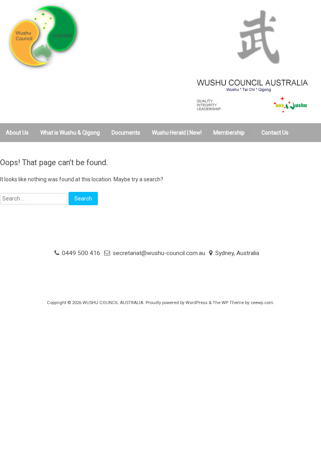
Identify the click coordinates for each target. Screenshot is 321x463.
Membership (229, 132)
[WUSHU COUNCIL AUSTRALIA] (143, 69)
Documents (126, 132)
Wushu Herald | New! (177, 132)
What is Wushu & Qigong (70, 132)
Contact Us (275, 132)
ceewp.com (262, 302)
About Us (17, 132)
